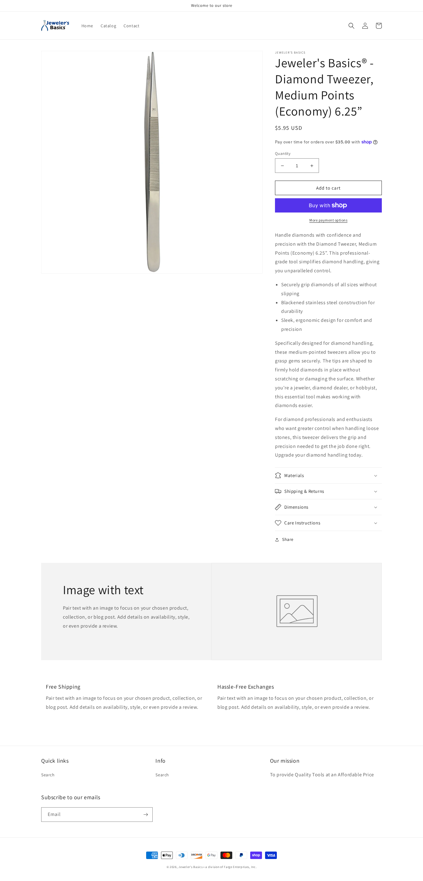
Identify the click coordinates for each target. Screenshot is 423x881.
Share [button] (288, 539)
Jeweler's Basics (190, 867)
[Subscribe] (145, 814)
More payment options (328, 220)
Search (48, 775)
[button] (351, 26)
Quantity (282, 153)
